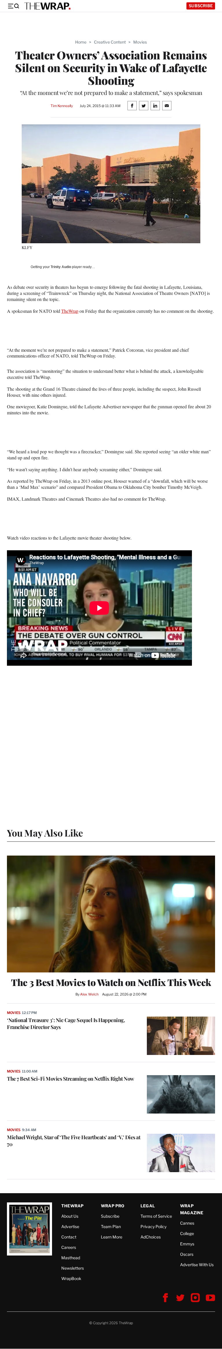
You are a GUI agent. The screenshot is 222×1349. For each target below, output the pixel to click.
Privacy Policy (153, 1226)
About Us (69, 1216)
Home (80, 42)
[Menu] (13, 6)
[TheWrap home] (47, 6)
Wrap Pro (113, 1205)
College (187, 1233)
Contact (68, 1236)
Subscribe (201, 5)
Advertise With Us (197, 1264)
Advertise (70, 1226)
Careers (68, 1247)
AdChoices (150, 1236)
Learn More (111, 1236)
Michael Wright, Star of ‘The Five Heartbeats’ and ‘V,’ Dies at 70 (73, 1141)
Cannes (187, 1223)
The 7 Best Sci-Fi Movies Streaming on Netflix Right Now (70, 1078)
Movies (140, 42)
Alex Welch (89, 994)
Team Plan (111, 1226)
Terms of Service (156, 1216)
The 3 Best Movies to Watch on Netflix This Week (111, 982)
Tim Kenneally (62, 106)
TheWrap (69, 311)
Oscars (186, 1254)
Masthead (70, 1257)
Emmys (187, 1243)
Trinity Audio (61, 267)
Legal (147, 1205)
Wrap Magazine (192, 1209)
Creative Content (110, 42)
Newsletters (72, 1268)
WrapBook (71, 1278)
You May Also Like (45, 832)
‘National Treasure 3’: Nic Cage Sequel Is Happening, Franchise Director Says (66, 1023)
